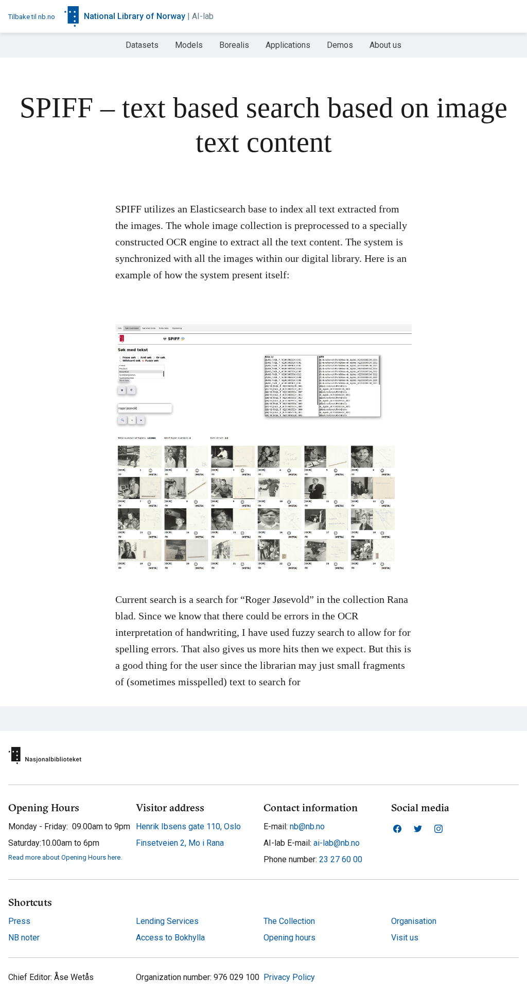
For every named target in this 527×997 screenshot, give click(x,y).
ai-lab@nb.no (335, 843)
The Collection (289, 921)
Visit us (404, 937)
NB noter (24, 937)
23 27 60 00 (339, 859)
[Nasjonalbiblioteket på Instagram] (438, 829)
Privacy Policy (289, 977)
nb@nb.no (306, 826)
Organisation (413, 921)
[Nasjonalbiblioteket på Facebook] (397, 829)
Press (19, 921)
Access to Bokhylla (170, 937)
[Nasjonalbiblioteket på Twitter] (418, 829)
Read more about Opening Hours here (64, 857)
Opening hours (289, 937)
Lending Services (167, 921)
